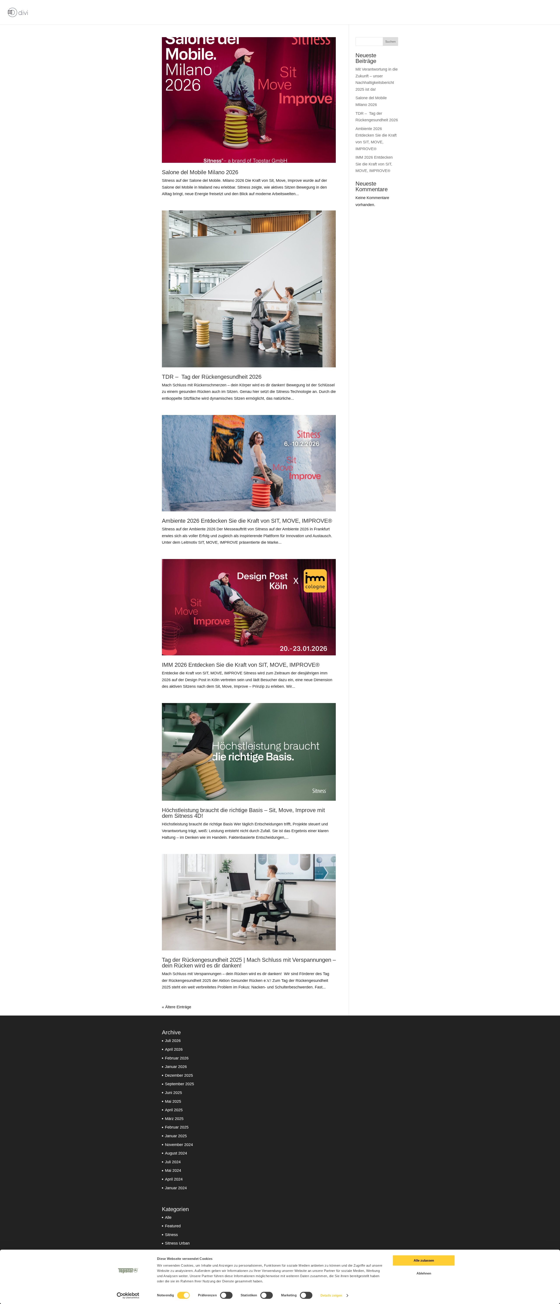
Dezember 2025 (179, 1075)
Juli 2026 (173, 1040)
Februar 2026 (177, 1058)
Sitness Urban (177, 1243)
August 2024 (176, 1153)
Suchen (390, 41)
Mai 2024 (173, 1170)
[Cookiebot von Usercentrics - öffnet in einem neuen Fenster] (128, 1295)
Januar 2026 (176, 1066)
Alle (168, 1217)
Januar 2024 (176, 1188)
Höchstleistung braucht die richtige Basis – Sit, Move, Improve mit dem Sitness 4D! (243, 813)
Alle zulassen (424, 1260)
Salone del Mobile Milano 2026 (200, 172)
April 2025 (174, 1110)
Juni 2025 (173, 1092)
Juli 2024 (173, 1162)
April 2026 (174, 1049)
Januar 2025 (176, 1136)
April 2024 (174, 1179)
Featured (173, 1226)
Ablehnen (423, 1273)
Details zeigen (331, 1295)
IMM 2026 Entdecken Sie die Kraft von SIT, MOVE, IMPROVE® (241, 665)
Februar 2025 (177, 1127)
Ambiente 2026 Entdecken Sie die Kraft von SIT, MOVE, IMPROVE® (247, 520)
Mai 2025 (173, 1101)
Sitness (171, 1235)
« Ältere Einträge (176, 1007)
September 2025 (179, 1084)
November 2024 (179, 1145)
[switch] (226, 1295)
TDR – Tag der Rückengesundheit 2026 (211, 376)
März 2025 (174, 1118)
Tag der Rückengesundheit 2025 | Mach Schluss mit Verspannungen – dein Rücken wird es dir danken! (249, 963)
